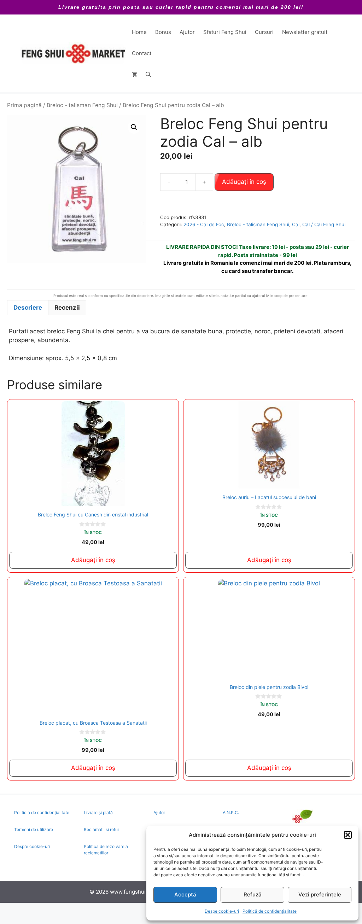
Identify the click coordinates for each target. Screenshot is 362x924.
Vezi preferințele (319, 894)
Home (139, 32)
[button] (347, 834)
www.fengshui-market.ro (141, 891)
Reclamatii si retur (101, 829)
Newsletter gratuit (304, 32)
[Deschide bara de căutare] (148, 74)
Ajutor (187, 32)
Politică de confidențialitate (270, 911)
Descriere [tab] (27, 307)
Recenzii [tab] (67, 307)
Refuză (253, 894)
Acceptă (185, 894)
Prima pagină (24, 105)
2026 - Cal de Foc (203, 224)
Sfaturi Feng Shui (224, 32)
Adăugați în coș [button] (93, 559)
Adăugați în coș (244, 181)
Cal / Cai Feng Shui (323, 224)
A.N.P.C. (231, 812)
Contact (141, 53)
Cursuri (264, 32)
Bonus (163, 32)
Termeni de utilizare (33, 829)
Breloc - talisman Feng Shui (82, 105)
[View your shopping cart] (134, 74)
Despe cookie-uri (222, 911)
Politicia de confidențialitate (41, 812)
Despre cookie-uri (32, 846)
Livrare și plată (98, 812)
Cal (295, 224)
